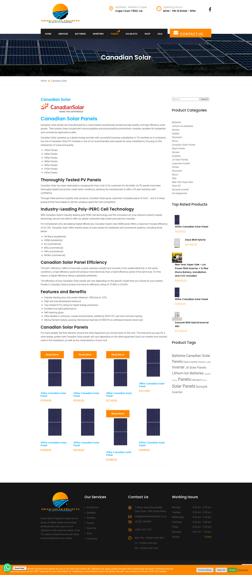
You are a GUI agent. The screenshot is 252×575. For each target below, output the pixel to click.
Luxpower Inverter (181, 163)
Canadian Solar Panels (183, 144)
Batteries (80, 33)
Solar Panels (183, 386)
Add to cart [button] (153, 362)
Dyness (175, 129)
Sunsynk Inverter (180, 189)
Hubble (175, 133)
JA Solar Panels (180, 159)
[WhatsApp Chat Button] (7, 567)
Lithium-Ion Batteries (182, 126)
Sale (160, 33)
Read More (243, 570)
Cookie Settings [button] (205, 570)
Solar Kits (131, 33)
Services (63, 33)
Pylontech (177, 137)
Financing (92, 538)
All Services (92, 507)
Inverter (178, 367)
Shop (147, 33)
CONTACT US (191, 34)
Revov (175, 141)
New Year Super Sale (182, 182)
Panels (114, 33)
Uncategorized (179, 193)
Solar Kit (176, 185)
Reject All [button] (221, 570)
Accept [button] (232, 570)
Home (48, 33)
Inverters (98, 33)
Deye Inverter (178, 148)
